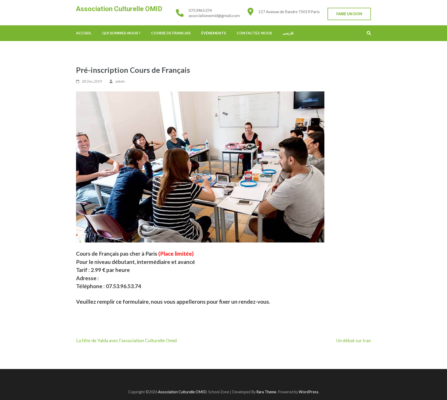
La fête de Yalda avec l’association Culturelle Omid (126, 340)
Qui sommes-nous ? (121, 33)
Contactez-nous (254, 33)
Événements (213, 33)
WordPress (308, 392)
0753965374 (200, 10)
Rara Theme (266, 392)
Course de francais (170, 33)
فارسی (288, 33)
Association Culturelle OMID (119, 9)
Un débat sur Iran (353, 340)
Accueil (83, 33)
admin (120, 81)
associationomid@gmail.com (214, 15)
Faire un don (349, 14)
